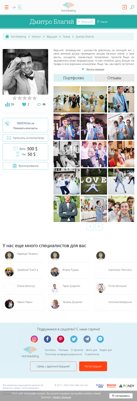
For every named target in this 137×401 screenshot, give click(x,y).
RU (19, 7)
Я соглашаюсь (121, 395)
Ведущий (87, 21)
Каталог (36, 36)
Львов (66, 36)
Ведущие (52, 36)
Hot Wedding (18, 36)
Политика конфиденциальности (63, 354)
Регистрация (93, 366)
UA (14, 7)
